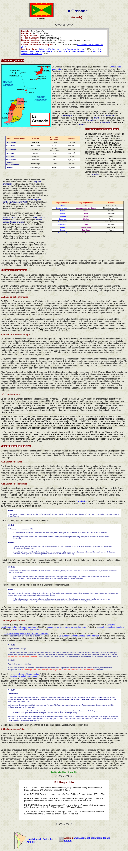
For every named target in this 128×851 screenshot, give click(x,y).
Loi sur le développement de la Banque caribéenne (61, 49)
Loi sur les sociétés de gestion (72, 51)
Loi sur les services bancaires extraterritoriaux (67, 627)
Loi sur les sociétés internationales (27, 629)
